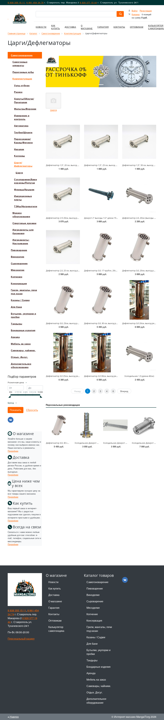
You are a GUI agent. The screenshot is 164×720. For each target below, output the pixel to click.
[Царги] (53, 100)
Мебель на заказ (96, 679)
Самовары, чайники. (98, 686)
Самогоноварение (97, 582)
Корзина (135, 14)
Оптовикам (136, 26)
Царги (53, 110)
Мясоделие (93, 608)
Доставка (70, 26)
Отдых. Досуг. (94, 692)
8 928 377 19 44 (88, 2)
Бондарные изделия (98, 667)
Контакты (119, 26)
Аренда (90, 673)
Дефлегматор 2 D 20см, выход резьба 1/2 (66, 217)
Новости (41, 26)
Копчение (92, 614)
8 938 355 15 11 (16, 2)
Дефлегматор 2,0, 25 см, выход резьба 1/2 (66, 270)
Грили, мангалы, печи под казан (99, 629)
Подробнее (13, 451)
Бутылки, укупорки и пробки (98, 652)
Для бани (92, 643)
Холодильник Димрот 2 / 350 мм (119, 442)
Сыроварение (94, 601)
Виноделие (93, 595)
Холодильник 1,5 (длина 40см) (139, 376)
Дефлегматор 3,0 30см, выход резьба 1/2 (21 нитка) (109, 376)
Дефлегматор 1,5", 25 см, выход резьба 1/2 (105, 165)
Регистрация (146, 10)
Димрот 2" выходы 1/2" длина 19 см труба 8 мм (107, 217)
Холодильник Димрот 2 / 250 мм (91, 442)
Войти (134, 10)
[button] (54, 72)
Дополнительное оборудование (96, 700)
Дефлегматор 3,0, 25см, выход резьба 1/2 (66, 323)
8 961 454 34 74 (35, 2)
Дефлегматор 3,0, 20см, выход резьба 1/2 (142, 270)
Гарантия (103, 26)
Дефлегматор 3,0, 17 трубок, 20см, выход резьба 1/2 (109, 270)
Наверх (14, 717)
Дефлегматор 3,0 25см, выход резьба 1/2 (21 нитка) (71, 376)
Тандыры (92, 660)
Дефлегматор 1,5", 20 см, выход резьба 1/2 (67, 165)
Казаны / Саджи (95, 637)
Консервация (94, 620)
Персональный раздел (21, 638)
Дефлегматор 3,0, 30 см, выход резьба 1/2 (104, 323)
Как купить (55, 27)
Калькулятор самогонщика (56, 629)
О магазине (87, 27)
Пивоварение (94, 588)
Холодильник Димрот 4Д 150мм (148, 442)
